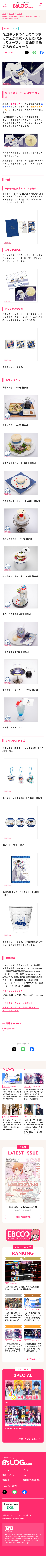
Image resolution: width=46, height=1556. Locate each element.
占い (24, 1475)
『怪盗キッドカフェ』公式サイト (17, 1002)
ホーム (4, 14)
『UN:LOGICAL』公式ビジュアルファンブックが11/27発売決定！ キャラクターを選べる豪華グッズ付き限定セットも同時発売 (33, 1094)
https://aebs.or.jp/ (23, 1543)
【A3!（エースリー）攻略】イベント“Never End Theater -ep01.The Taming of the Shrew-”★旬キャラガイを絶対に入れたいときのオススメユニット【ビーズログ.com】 (33, 1127)
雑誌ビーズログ (8, 1475)
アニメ (15, 28)
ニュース (11, 14)
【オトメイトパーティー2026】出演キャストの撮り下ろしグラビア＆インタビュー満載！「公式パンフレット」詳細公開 (11, 1125)
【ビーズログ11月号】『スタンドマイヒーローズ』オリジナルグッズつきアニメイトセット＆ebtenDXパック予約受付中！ (12, 1094)
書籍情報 (5, 1480)
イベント (19, 14)
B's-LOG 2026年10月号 (23, 1207)
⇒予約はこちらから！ (12, 990)
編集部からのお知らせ (31, 1480)
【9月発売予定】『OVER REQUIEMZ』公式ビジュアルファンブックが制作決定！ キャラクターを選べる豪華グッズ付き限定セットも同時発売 (32, 1347)
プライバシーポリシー (24, 1515)
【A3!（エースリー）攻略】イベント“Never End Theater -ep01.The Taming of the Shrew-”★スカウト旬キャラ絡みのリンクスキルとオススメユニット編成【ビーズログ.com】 (13, 1316)
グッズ (25, 1470)
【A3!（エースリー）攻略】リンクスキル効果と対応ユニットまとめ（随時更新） (22, 1287)
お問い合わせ (7, 1515)
